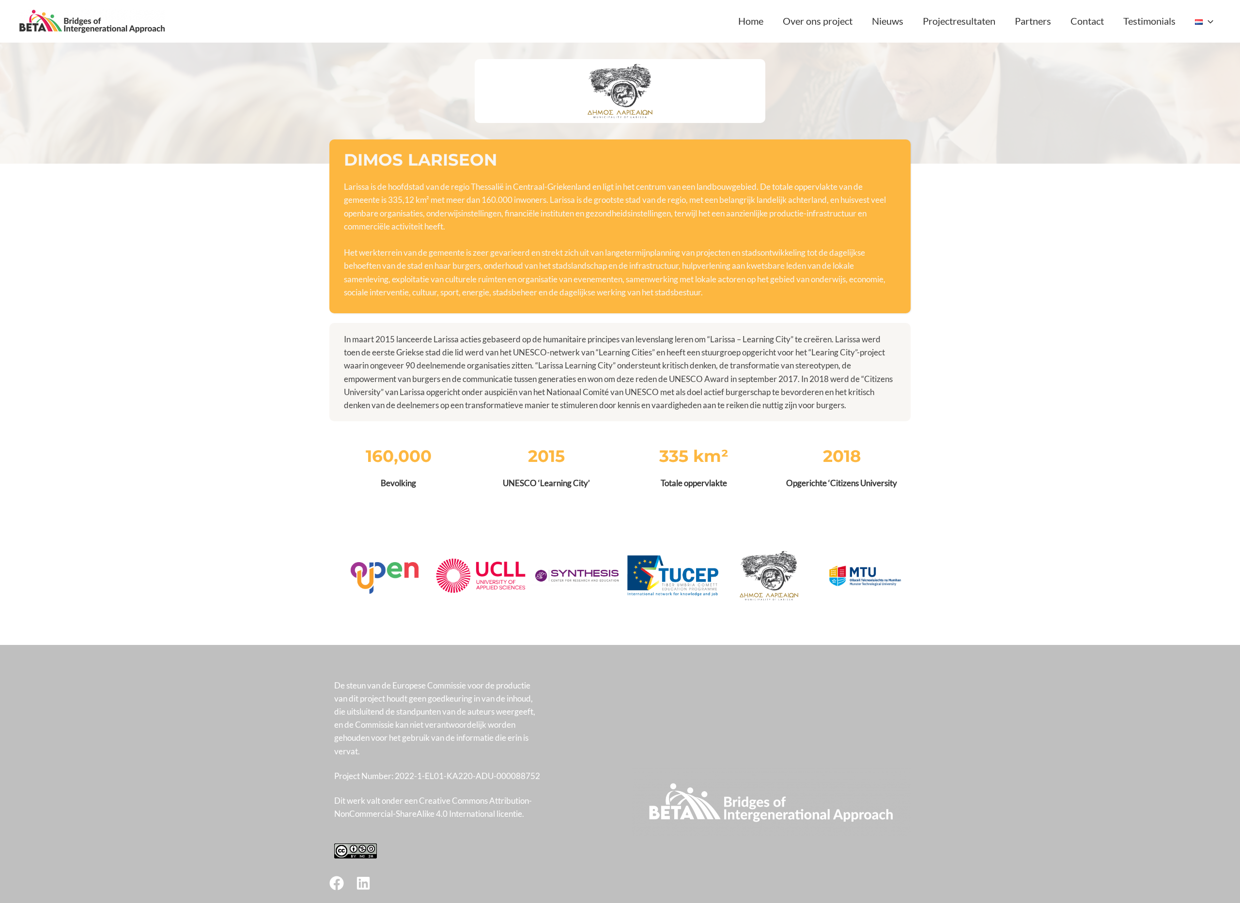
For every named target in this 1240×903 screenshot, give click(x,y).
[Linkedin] (363, 883)
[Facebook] (336, 883)
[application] (1208, 21)
